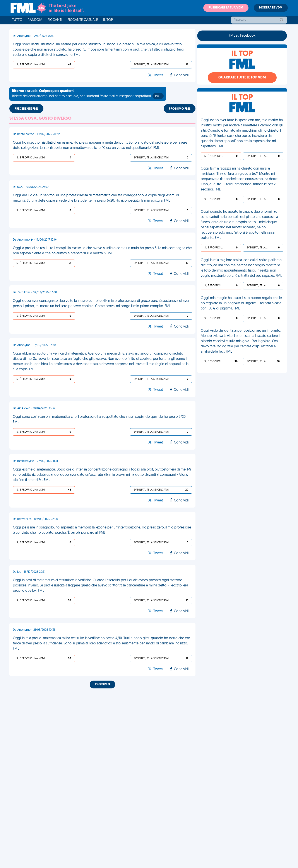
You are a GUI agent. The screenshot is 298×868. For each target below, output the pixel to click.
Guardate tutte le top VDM (242, 77)
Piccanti (55, 20)
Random (35, 20)
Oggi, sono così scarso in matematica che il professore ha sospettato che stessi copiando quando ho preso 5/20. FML (99, 419)
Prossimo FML (179, 108)
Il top (108, 20)
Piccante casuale (82, 20)
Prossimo (102, 684)
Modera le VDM (271, 7)
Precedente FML (26, 108)
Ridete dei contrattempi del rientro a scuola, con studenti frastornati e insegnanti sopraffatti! (86, 93)
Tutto (17, 20)
